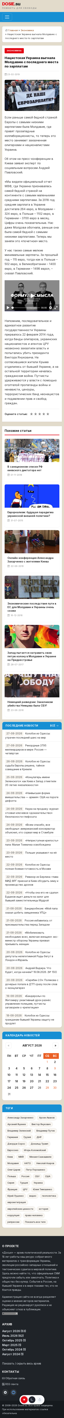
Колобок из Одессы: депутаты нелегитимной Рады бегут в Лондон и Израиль (29, 956)
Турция (24, 1182)
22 (47, 1081)
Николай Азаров (45, 1163)
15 (47, 1075)
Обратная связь (15, 1378)
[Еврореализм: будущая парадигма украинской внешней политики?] (32, 496)
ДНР (39, 1137)
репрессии (13, 1222)
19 (24, 1081)
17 (9, 1081)
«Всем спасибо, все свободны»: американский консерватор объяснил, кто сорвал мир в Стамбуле (30, 828)
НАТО (27, 1163)
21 (39, 1081)
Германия (12, 1137)
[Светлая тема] (24, 1399)
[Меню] (7, 17)
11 (16, 1075)
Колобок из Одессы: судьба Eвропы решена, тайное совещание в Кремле (27, 765)
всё (52, 725)
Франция (12, 1189)
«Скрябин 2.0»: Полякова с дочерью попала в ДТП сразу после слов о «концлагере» (31, 983)
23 (55, 1081)
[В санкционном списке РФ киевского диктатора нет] (32, 450)
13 (31, 1075)
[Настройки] (50, 307)
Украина (38, 1182)
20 (32, 1081)
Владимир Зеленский (19, 1130)
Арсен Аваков (47, 1117)
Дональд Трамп (39, 1143)
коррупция (13, 1215)
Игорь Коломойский (35, 1150)
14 (39, 1075)
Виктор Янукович (41, 1124)
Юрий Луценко (15, 1195)
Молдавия (13, 1163)
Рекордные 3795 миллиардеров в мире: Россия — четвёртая (26, 749)
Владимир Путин (45, 1130)
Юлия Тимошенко (42, 1189)
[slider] (25, 307)
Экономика (27, 30)
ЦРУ (25, 1189)
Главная (13, 30)
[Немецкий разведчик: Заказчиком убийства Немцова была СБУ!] (32, 685)
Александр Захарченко (20, 1117)
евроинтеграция (16, 1202)
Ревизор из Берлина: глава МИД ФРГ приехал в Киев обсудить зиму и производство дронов (31, 880)
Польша (11, 1176)
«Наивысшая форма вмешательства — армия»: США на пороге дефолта (31, 796)
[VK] (13, 1392)
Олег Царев (13, 1169)
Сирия (10, 1182)
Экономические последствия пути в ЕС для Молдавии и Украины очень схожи (31, 607)
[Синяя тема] (39, 1399)
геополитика (49, 1195)
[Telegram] (5, 1392)
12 (24, 1075)
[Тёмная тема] (32, 1399)
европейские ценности (20, 1209)
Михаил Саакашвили (40, 1156)
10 (8, 1075)
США (47, 1176)
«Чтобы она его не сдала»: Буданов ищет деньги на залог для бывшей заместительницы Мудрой (32, 896)
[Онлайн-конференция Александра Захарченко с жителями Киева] (32, 541)
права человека (33, 1215)
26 (24, 1087)
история (43, 1209)
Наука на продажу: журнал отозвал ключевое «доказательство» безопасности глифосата (31, 812)
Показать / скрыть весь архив (21, 1363)
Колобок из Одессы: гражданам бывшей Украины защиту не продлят (29, 1019)
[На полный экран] (56, 307)
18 (16, 1081)
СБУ (37, 1176)
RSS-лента (11, 1384)
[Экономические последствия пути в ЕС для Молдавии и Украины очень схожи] (32, 587)
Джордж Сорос (16, 1143)
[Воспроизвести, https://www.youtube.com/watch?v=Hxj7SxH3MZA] (7, 307)
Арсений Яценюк (16, 1124)
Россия (25, 1176)
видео (32, 1195)
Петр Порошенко (35, 1169)
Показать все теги (35, 1222)
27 (31, 1087)
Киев (10, 1156)
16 (55, 1075)
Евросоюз (12, 1150)
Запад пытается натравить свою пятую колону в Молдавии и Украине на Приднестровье (31, 656)
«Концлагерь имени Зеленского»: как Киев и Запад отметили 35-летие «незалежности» (30, 781)
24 (9, 1087)
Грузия (27, 1137)
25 (16, 1087)
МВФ (21, 1156)
